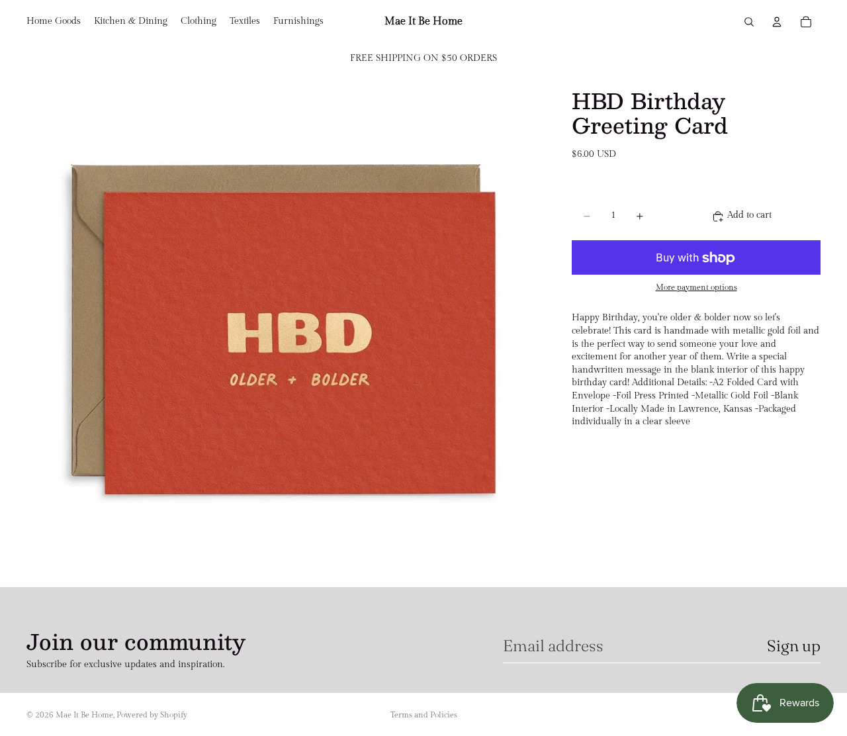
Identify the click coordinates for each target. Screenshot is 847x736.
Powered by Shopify (151, 714)
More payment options (696, 287)
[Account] (776, 21)
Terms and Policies (423, 714)
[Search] (749, 21)
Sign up (794, 645)
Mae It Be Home (84, 714)
